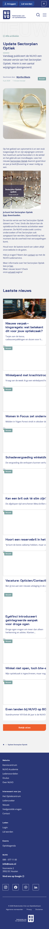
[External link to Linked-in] (36, 882)
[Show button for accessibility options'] (43, 3)
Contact (6, 808)
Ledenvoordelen (10, 768)
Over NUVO (8, 776)
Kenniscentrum (10, 759)
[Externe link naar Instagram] (6, 882)
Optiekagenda (9, 840)
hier (5, 215)
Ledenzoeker (9, 795)
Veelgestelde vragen (12, 803)
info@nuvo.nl (9, 858)
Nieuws (6, 799)
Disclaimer (39, 904)
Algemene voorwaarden (14, 904)
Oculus (6, 772)
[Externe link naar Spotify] (26, 882)
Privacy (29, 904)
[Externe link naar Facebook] (16, 882)
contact (31, 254)
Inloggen (11, 4)
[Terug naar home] (18, 15)
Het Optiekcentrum (12, 790)
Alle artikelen (12, 36)
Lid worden (26, 4)
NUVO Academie (10, 764)
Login (5, 822)
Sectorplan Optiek (18, 161)
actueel (11, 272)
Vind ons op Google (12, 870)
